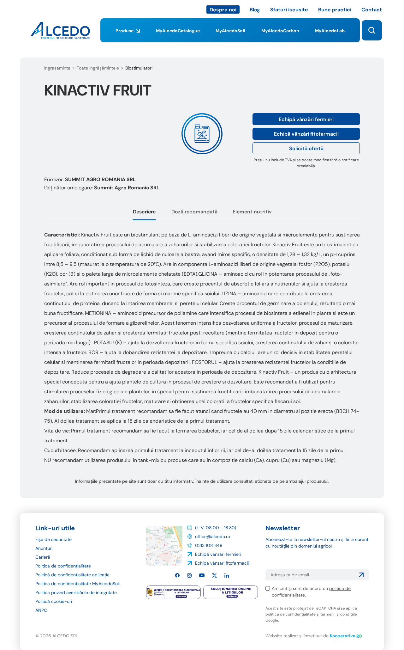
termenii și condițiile (338, 614)
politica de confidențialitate (290, 614)
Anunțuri (43, 548)
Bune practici (334, 9)
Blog (255, 9)
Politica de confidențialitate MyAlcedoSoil (77, 583)
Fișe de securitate (53, 539)
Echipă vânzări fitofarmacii (306, 134)
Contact (371, 9)
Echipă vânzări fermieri (306, 119)
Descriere (144, 211)
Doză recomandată (194, 211)
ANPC (41, 610)
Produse (125, 31)
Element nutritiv (252, 211)
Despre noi (223, 9)
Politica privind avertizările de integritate (76, 592)
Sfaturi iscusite (289, 9)
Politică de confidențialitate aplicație (72, 575)
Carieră (42, 557)
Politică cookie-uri (53, 601)
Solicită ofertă (306, 148)
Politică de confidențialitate (63, 566)
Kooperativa (342, 636)
